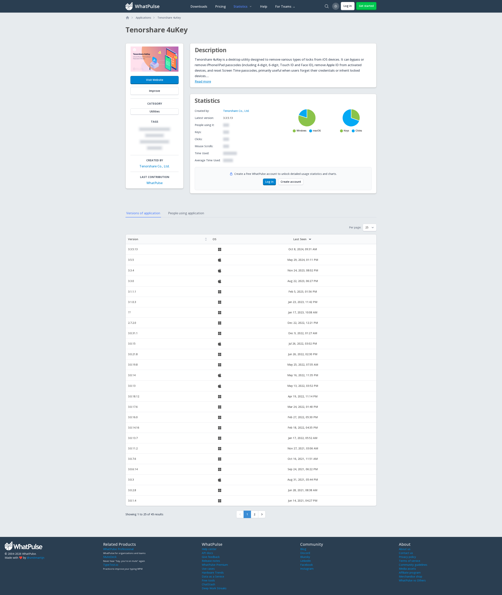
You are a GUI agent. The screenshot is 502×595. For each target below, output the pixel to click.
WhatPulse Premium (215, 565)
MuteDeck (109, 557)
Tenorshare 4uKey (169, 17)
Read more (203, 81)
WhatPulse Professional (118, 549)
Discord (305, 553)
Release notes (211, 561)
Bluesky (305, 557)
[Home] (127, 18)
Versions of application (143, 213)
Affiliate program (410, 572)
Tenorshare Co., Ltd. (154, 166)
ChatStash (208, 584)
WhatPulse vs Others (412, 580)
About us (404, 549)
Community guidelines (413, 565)
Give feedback (211, 557)
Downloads (198, 6)
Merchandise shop (410, 576)
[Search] (326, 6)
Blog (303, 549)
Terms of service (409, 561)
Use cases (208, 568)
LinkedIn (305, 561)
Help (263, 6)
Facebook (306, 565)
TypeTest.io (110, 565)
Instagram (307, 568)
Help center (209, 549)
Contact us (406, 553)
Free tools (208, 580)
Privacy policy (407, 557)
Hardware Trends (213, 572)
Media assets (407, 568)
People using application (186, 213)
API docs (207, 553)
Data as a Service (213, 576)
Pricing (220, 6)
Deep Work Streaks (214, 588)
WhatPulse (154, 183)
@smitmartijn (35, 557)
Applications (143, 17)
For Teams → (285, 6)
